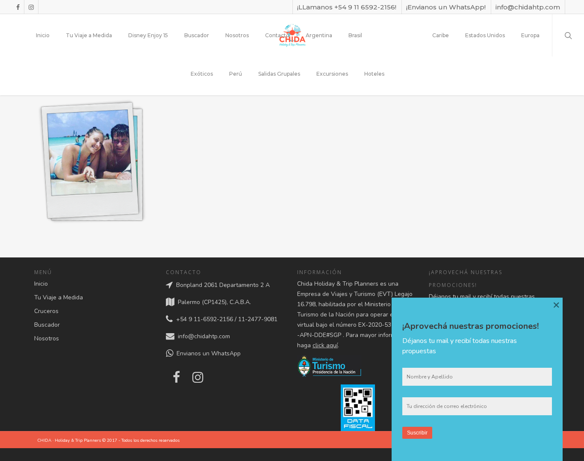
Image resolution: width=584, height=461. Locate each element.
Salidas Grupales (279, 74)
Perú (235, 74)
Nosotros (237, 35)
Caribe (440, 35)
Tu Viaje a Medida (89, 35)
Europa (530, 35)
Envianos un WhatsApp (207, 354)
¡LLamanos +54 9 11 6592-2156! (346, 7)
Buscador (196, 35)
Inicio (43, 35)
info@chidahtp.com (528, 7)
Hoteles (374, 74)
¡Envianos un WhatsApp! (446, 7)
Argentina (319, 35)
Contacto (277, 35)
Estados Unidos (485, 35)
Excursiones (332, 74)
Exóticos (202, 74)
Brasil (355, 35)
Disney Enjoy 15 (148, 35)
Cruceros (46, 311)
